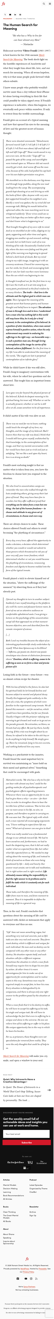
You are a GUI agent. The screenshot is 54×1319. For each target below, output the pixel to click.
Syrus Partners (29, 1286)
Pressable (43, 1268)
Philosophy (7, 19)
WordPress (24, 1268)
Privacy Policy (28, 1271)
